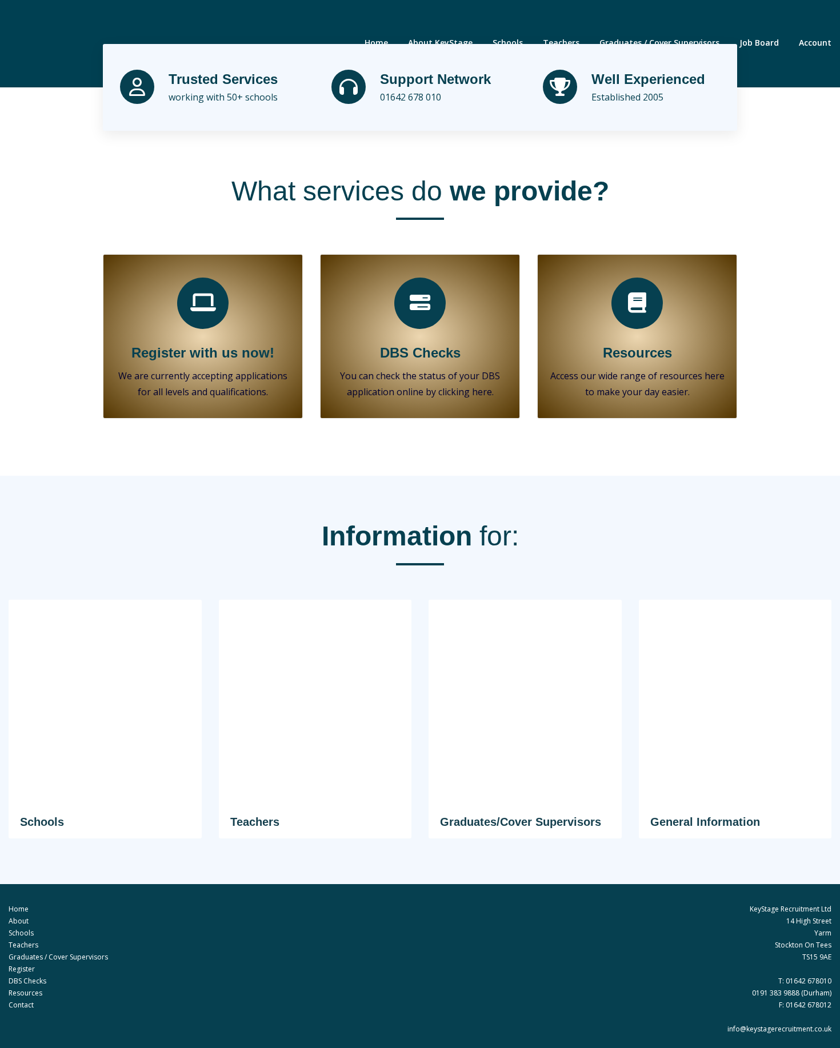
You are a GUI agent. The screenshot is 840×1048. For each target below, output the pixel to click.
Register (22, 969)
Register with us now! (202, 352)
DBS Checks (420, 352)
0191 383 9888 (775, 993)
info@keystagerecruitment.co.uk (779, 1029)
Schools (508, 42)
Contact (21, 1005)
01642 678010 (808, 981)
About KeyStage (440, 42)
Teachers (561, 42)
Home (376, 42)
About (19, 921)
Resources (637, 352)
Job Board (759, 42)
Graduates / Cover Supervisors (659, 42)
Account (815, 42)
